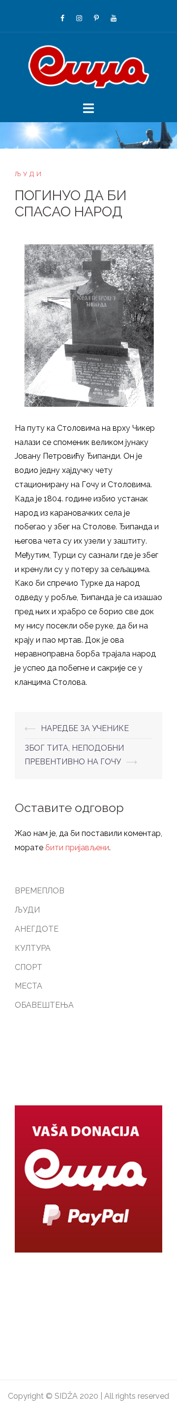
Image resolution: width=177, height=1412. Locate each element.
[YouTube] (113, 18)
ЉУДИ (29, 174)
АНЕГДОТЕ (37, 929)
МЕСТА (28, 986)
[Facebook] (62, 18)
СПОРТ (28, 967)
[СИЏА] (88, 66)
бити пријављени (77, 847)
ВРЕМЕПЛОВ (39, 890)
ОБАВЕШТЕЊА (44, 1005)
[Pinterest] (96, 18)
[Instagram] (79, 18)
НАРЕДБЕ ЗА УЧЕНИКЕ (85, 728)
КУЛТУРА (33, 948)
